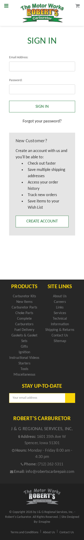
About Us (59, 296)
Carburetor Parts (24, 307)
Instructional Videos (24, 358)
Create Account (42, 221)
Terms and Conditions (24, 532)
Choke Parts (24, 313)
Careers (60, 302)
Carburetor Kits (24, 296)
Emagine (44, 522)
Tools (24, 369)
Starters (24, 363)
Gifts (24, 347)
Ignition (24, 352)
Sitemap (60, 341)
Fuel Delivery (24, 330)
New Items (24, 302)
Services (60, 313)
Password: (15, 80)
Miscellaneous (24, 375)
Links (59, 307)
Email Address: (18, 57)
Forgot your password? (42, 121)
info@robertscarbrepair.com (50, 472)
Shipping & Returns (59, 330)
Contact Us (60, 335)
